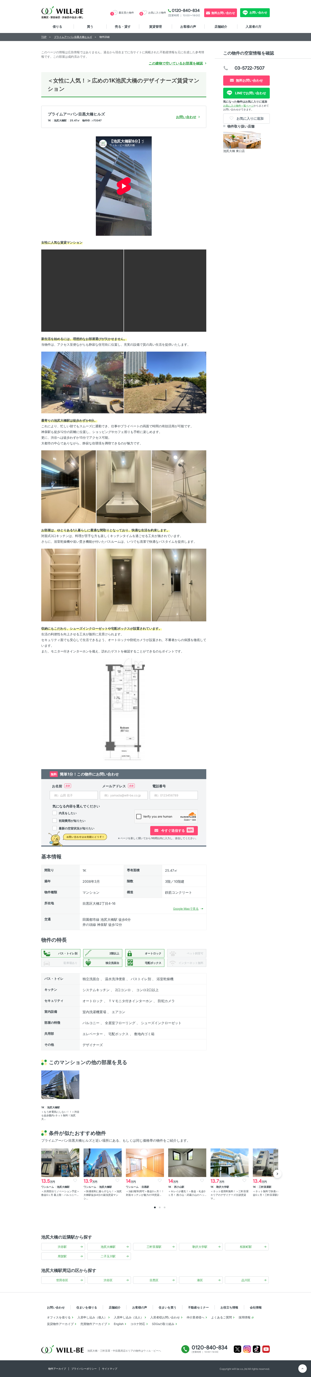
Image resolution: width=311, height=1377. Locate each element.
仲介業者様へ (195, 1317)
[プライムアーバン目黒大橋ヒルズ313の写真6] (123, 486)
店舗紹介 (221, 27)
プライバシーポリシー (84, 1368)
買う (90, 27)
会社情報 (256, 1307)
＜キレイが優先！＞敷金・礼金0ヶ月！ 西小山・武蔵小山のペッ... (187, 1193)
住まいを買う (167, 1307)
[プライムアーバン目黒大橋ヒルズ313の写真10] (179, 585)
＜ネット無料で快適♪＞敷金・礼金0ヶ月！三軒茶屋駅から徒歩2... (272, 1193)
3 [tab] (164, 1207)
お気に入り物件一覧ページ (238, 105)
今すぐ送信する (176, 830)
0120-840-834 (186, 10)
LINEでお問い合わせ (250, 93)
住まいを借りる (86, 1307)
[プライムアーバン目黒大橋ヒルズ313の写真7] (179, 486)
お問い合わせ (258, 12)
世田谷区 (62, 1280)
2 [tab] (160, 1207)
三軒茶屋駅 (154, 1246)
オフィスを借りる (59, 1317)
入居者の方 (253, 27)
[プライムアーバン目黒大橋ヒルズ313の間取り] (124, 709)
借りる (57, 27)
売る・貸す (123, 27)
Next (277, 1174)
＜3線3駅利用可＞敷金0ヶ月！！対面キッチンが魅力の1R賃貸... (145, 1193)
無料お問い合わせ (223, 13)
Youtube (266, 1349)
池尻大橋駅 (108, 1246)
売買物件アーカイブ (93, 1324)
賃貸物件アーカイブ (60, 1324)
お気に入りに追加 (250, 118)
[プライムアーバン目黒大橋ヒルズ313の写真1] (82, 290)
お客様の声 (188, 27)
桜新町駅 (246, 1246)
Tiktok (256, 1349)
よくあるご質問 (221, 1317)
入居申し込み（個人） (92, 1317)
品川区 (245, 1280)
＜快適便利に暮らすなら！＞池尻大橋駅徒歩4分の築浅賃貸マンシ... (103, 1195)
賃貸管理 (155, 27)
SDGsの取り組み (163, 1324)
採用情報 (244, 1317)
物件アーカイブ (57, 1368)
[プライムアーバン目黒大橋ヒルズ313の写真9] (123, 585)
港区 (200, 1280)
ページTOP (302, 1368)
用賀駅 (62, 1256)
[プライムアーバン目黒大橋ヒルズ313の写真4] (165, 382)
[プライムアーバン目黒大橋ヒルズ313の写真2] (165, 290)
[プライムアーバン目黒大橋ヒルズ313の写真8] (68, 585)
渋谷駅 (62, 1246)
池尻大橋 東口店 (234, 151)
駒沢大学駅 (200, 1246)
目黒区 (154, 1280)
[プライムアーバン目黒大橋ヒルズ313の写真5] (68, 486)
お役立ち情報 (229, 1307)
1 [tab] (155, 1207)
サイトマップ (109, 1368)
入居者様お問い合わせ (165, 1317)
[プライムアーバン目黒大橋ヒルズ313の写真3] (82, 382)
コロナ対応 (137, 1324)
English (119, 1324)
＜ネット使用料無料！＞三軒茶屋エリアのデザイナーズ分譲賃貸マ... (230, 1195)
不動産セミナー (198, 1307)
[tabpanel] (60, 1172)
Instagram (247, 1349)
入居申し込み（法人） (128, 1317)
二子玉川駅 (108, 1256)
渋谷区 (108, 1280)
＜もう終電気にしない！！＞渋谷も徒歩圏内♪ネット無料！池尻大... (60, 1115)
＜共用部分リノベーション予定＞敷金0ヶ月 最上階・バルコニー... (60, 1193)
